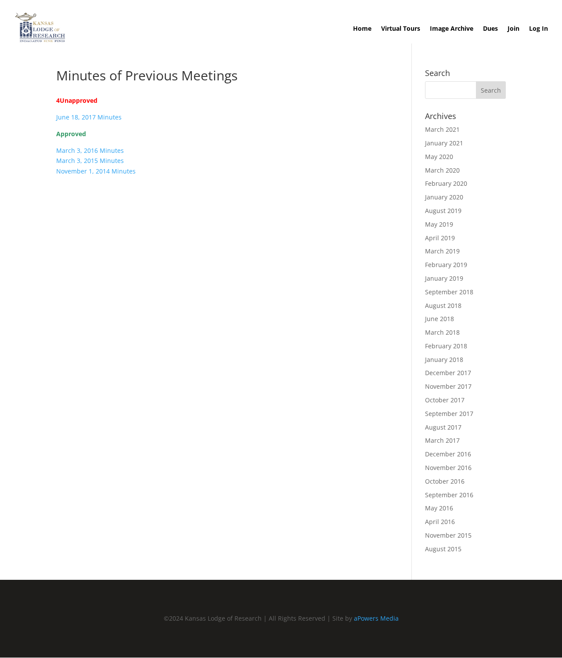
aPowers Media (376, 618)
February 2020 (446, 183)
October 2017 (445, 400)
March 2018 (442, 332)
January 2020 (444, 197)
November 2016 (448, 467)
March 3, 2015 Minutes (90, 160)
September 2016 (449, 495)
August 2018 (443, 305)
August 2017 (443, 427)
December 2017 (448, 373)
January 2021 (444, 143)
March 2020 (442, 170)
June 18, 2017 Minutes (89, 117)
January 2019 (444, 278)
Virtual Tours (400, 29)
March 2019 (442, 251)
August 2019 (443, 210)
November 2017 (448, 386)
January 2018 (444, 359)
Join (513, 29)
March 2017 (442, 440)
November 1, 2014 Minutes (96, 171)
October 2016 (445, 481)
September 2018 (449, 292)
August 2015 (443, 549)
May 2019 (439, 224)
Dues (490, 29)
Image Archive (451, 29)
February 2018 (446, 346)
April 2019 (440, 238)
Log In (538, 29)
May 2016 (439, 508)
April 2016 (440, 521)
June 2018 (439, 319)
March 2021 (442, 129)
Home (362, 29)
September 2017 (449, 413)
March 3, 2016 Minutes (90, 150)
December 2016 (448, 454)
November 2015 (448, 535)
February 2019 (446, 264)
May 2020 (439, 156)
